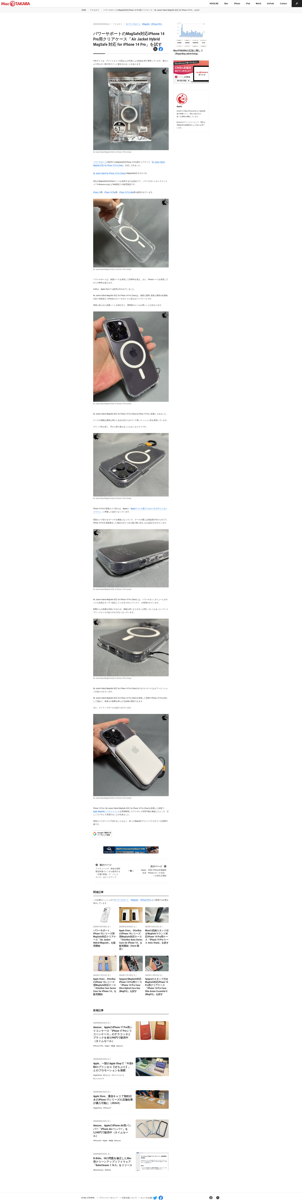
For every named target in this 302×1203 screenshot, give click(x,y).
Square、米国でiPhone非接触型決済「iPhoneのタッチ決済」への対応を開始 (153, 871)
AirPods (270, 3)
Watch (258, 3)
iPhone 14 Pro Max (126, 192)
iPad (248, 3)
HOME (83, 10)
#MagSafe (146, 24)
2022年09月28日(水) (101, 24)
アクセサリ (94, 10)
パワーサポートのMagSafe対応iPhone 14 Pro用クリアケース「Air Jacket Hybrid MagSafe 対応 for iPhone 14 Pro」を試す (151, 10)
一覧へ (131, 871)
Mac (226, 3)
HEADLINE (214, 3)
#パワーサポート (133, 24)
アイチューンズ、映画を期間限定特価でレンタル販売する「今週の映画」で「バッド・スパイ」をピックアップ (108, 870)
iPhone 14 (97, 192)
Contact (283, 3)
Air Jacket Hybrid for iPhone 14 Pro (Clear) (109, 173)
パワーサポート (99, 162)
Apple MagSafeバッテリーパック (106, 811)
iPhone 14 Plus (109, 192)
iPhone (237, 3)
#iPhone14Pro (156, 24)
